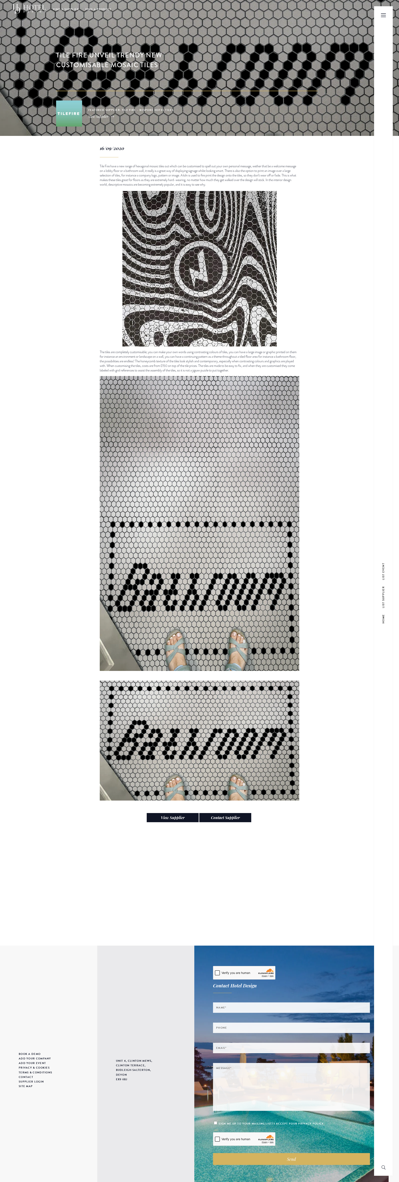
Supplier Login (31, 1082)
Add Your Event (32, 1063)
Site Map (26, 1086)
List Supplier (383, 597)
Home (383, 618)
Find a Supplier (66, 9)
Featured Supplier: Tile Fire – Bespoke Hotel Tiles (131, 110)
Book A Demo (30, 1054)
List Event (383, 571)
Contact (26, 1077)
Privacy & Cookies (34, 1068)
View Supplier (173, 817)
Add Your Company (35, 1059)
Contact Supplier (225, 817)
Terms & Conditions (35, 1072)
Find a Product (98, 9)
